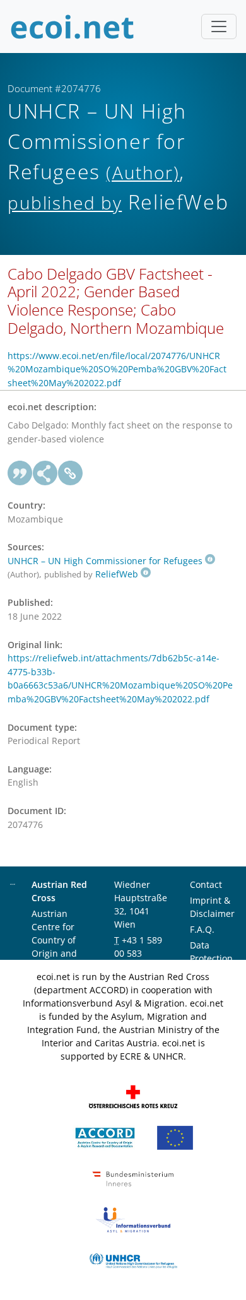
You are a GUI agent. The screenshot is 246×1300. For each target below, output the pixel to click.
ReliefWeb (116, 574)
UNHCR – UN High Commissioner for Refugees (105, 561)
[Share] (45, 473)
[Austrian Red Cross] (133, 1095)
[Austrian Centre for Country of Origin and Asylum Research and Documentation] (105, 1136)
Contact (206, 884)
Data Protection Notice (211, 958)
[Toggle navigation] (219, 26)
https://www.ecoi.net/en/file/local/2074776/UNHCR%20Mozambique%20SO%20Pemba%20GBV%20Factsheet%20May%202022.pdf (117, 369)
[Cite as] (20, 473)
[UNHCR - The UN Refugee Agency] (133, 1259)
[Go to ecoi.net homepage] (72, 26)
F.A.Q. (202, 929)
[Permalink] (70, 473)
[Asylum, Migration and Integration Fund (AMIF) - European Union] (175, 1136)
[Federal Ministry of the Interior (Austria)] (133, 1177)
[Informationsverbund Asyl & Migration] (133, 1218)
